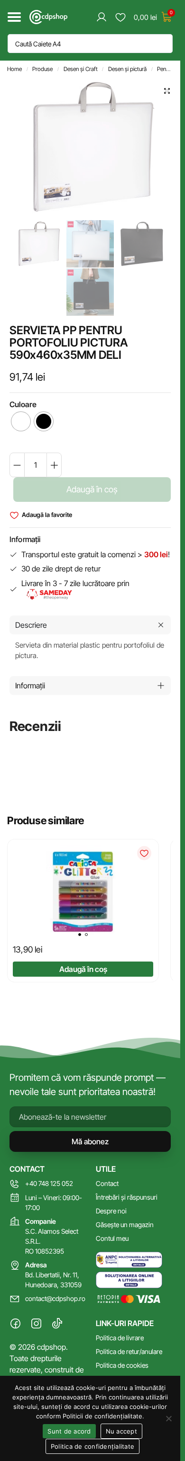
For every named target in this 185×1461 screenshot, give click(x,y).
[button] (167, 91)
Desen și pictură (127, 68)
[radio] (20, 421)
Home (14, 68)
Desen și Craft (81, 68)
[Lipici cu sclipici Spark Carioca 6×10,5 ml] (83, 892)
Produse (42, 68)
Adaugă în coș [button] (83, 969)
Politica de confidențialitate (92, 1446)
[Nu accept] (168, 1418)
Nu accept (121, 1431)
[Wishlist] (144, 853)
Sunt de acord (69, 1431)
